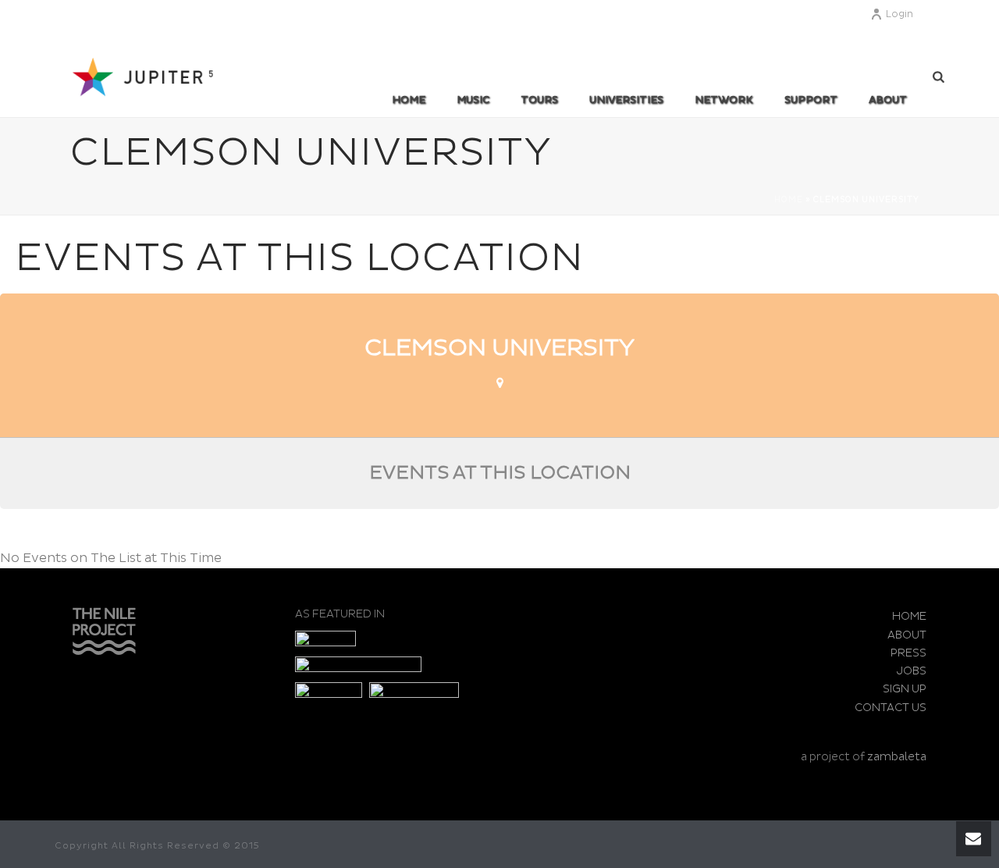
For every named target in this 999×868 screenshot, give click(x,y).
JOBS (911, 671)
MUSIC (473, 100)
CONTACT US (890, 707)
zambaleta (896, 756)
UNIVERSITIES (626, 100)
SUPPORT (810, 100)
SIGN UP (904, 688)
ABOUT (888, 100)
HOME (909, 616)
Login (899, 14)
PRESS (908, 653)
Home (408, 100)
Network (724, 100)
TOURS (539, 100)
